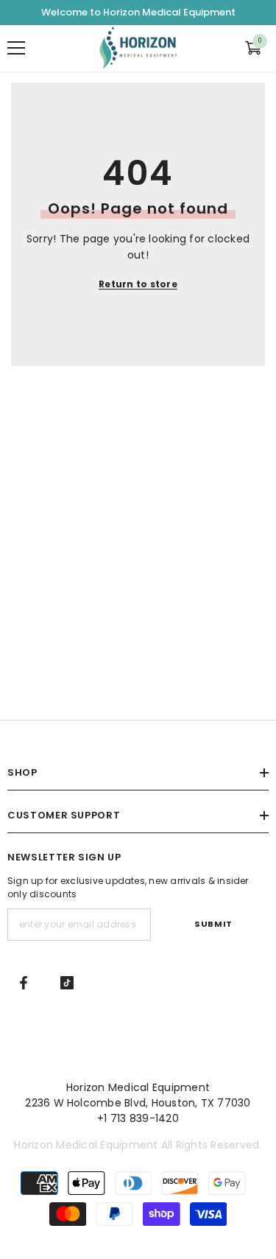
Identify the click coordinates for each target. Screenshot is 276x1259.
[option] (138, 12)
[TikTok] (67, 983)
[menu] (16, 48)
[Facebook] (23, 983)
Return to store (138, 284)
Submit (213, 924)
